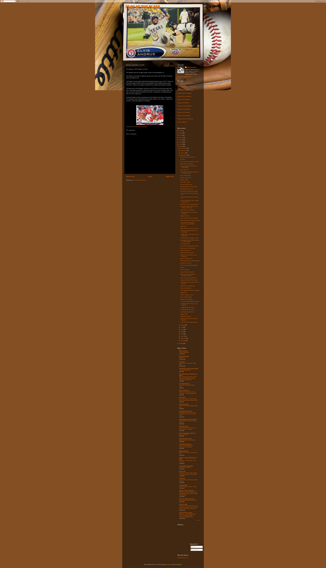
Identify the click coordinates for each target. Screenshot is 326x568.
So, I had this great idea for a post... (190, 161)
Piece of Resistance (185, 175)
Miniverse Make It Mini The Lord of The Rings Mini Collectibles (187, 428)
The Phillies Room (184, 383)
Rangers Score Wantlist (183, 112)
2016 (180, 133)
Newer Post (130, 177)
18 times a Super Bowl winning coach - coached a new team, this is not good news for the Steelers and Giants (188, 507)
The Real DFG (183, 485)
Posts (193, 546)
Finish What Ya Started (185, 467)
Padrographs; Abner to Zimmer (188, 419)
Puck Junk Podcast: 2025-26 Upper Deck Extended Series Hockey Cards (188, 399)
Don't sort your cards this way (188, 277)
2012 (180, 142)
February (183, 338)
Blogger (180, 564)
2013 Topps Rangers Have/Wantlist (186, 86)
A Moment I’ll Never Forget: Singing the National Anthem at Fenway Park (188, 473)
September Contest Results (187, 286)
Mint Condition (183, 351)
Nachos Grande (183, 451)
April (182, 334)
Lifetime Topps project (185, 512)
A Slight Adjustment (184, 352)
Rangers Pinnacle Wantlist (184, 106)
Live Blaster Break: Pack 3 (187, 307)
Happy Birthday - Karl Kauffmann (187, 440)
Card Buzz (182, 478)
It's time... (182, 267)
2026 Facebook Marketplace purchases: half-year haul (186, 446)
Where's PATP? (184, 180)
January (183, 340)
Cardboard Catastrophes (186, 466)
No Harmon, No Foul (185, 263)
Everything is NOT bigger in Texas (189, 238)
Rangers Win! (184, 314)
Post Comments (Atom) (139, 180)
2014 (180, 137)
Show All (198, 520)
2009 (180, 343)
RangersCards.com (182, 557)
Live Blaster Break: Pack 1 (187, 312)
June (182, 329)
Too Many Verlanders (185, 444)
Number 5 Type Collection (186, 490)
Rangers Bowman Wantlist (184, 93)
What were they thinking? (187, 163)
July (182, 327)
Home (150, 177)
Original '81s (183, 292)
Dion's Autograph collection (187, 433)
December (184, 148)
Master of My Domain (186, 184)
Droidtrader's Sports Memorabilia (188, 368)
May (182, 331)
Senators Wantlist (182, 122)
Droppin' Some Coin (185, 177)
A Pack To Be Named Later (186, 499)
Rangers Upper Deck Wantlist (185, 118)
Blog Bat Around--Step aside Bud (189, 204)
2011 (180, 144)
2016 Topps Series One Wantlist (186, 83)
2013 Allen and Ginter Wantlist (185, 90)
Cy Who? (182, 159)
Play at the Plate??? (185, 250)
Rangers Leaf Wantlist (183, 102)
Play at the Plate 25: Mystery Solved (190, 220)
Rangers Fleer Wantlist (183, 99)
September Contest (185, 316)
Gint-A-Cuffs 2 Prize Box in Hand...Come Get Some (187, 223)
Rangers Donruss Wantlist (184, 96)
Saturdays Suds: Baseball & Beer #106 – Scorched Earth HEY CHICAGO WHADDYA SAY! (187, 515)
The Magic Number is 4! (186, 189)
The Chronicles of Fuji (185, 411)
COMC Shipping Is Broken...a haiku (188, 486)
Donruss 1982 (183, 504)
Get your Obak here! (185, 288)
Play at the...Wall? (185, 182)
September (184, 155)
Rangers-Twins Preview (186, 299)
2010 (180, 146)
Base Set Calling (184, 356)
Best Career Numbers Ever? (188, 157)
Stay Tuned (183, 226)
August (183, 325)
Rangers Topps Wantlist (183, 115)
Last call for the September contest (189, 301)
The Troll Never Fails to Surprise (189, 218)
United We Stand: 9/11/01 (187, 252)
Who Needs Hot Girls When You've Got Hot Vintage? (189, 241)
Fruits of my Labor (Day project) (188, 265)
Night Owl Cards (184, 404)
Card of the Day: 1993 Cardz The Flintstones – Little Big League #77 (187, 392)
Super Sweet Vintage (186, 297)
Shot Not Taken (183, 426)
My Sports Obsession (185, 438)
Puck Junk (182, 397)
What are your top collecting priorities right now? (187, 275)
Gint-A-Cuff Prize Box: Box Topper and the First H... (189, 201)
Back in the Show (185, 269)
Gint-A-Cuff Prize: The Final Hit (188, 186)
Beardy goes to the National (187, 248)
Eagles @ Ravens (183, 434)
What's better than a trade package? (190, 260)
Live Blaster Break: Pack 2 (187, 309)
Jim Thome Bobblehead (185, 370)
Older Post (170, 177)
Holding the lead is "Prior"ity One (189, 280)
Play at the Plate (143, 7)
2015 (180, 135)
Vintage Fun (182, 357)
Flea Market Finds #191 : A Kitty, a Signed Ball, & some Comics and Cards (187, 414)
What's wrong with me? (186, 258)
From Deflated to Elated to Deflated (189, 290)
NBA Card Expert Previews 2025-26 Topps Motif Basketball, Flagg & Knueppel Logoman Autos (188, 378)
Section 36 (182, 471)
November (184, 150)
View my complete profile (184, 76)
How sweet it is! (184, 169)
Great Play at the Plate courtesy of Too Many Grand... (189, 172)
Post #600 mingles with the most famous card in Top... (189, 207)
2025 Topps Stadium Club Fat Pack (188, 500)
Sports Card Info (184, 390)
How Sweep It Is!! (185, 243)
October (183, 153)
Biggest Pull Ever (184, 216)
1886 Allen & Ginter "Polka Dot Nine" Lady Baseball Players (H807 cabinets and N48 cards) (188, 493)
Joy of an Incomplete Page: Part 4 (189, 246)
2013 (180, 139)
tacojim (168, 564)
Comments (195, 549)
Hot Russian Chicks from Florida (189, 191)
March (182, 336)
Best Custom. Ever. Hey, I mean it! (189, 228)
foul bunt (182, 361)
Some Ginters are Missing (187, 210)
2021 (180, 130)
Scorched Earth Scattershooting (188, 322)
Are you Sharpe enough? (187, 272)
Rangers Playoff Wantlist (184, 109)
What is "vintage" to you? (187, 294)
